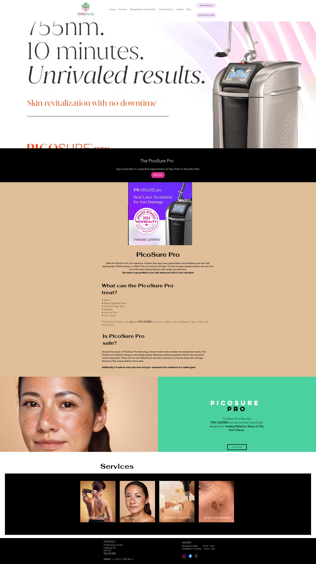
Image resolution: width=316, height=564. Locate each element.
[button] (122, 9)
